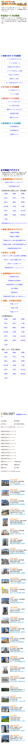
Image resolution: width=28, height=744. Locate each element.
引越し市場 (14, 308)
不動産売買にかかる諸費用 (14, 284)
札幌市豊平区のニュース (8, 458)
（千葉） (23, 198)
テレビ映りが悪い (14, 105)
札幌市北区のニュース (8, 440)
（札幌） (6, 193)
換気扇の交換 (14, 113)
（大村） (6, 219)
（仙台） (6, 198)
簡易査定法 (14, 292)
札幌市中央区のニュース (8, 434)
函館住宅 (3, 467)
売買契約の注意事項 (14, 280)
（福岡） (6, 215)
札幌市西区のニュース (8, 449)
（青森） (23, 193)
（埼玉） (14, 198)
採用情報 (17, 421)
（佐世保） (22, 215)
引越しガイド (14, 304)
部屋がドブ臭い (14, 78)
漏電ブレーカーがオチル (14, 109)
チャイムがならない (14, 101)
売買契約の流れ (14, 276)
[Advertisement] (14, 39)
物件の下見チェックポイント (14, 182)
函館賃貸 (17, 464)
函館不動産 (4, 464)
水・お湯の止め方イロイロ (14, 82)
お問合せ (3, 424)
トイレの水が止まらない (14, 59)
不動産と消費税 (14, 236)
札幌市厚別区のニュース (8, 431)
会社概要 (3, 421)
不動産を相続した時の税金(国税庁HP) (14, 244)
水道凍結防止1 (14, 126)
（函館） (14, 193)
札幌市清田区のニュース (8, 443)
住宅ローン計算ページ (14, 263)
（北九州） (22, 210)
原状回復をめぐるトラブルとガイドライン (14, 224)
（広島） (14, 210)
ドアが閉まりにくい (14, 90)
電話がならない (14, 117)
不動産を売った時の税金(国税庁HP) (14, 240)
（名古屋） (5, 206)
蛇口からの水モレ (14, 75)
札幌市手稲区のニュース (8, 455)
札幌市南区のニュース (8, 446)
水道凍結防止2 (14, 130)
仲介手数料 (14, 288)
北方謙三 (17, 467)
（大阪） (23, 206)
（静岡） (23, 202)
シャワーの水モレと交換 (14, 71)
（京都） (14, 206)
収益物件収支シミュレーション (14, 267)
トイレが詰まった (14, 63)
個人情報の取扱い (19, 424)
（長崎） (14, 215)
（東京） (6, 202)
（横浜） (14, 202)
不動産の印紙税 (14, 232)
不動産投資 (17, 461)
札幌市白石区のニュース (8, 452)
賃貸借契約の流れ (14, 186)
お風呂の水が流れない (14, 67)
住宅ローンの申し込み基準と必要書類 (14, 256)
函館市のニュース (6, 461)
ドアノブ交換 (14, 94)
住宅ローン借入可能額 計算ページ (14, 259)
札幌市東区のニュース (8, 437)
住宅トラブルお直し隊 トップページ (12, 427)
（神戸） (6, 210)
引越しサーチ (14, 311)
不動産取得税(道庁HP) (14, 248)
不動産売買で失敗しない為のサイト (14, 296)
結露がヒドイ (14, 134)
